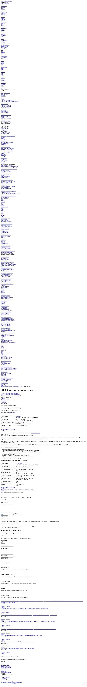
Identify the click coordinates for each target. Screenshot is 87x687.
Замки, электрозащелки (6, 317)
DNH (2, 203)
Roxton (2, 209)
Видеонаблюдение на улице (7, 277)
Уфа (1, 79)
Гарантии (3, 113)
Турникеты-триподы (5, 324)
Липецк (2, 39)
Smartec (2, 348)
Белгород (3, 9)
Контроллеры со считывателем (8, 299)
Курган (2, 36)
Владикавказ (3, 13)
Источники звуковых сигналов (8, 181)
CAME (2, 346)
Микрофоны (3, 266)
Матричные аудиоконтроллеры (8, 186)
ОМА (2, 351)
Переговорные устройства (7, 180)
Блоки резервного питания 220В (8, 369)
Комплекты (3, 336)
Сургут (2, 68)
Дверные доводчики (5, 334)
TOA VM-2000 (4, 159)
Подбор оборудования (6, 118)
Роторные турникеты (5, 328)
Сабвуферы (3, 144)
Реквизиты (3, 96)
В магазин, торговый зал (6, 274)
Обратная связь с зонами (6, 178)
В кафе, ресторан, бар (6, 279)
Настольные (3, 172)
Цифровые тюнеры (5, 183)
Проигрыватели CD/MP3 (6, 182)
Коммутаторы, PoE (5, 249)
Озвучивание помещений (6, 102)
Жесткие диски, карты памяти (7, 265)
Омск (2, 50)
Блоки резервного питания (7, 165)
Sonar (2, 210)
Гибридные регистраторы (6, 244)
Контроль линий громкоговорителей (9, 166)
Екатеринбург (4, 21)
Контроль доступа (5, 295)
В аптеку (3, 285)
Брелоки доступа (4, 313)
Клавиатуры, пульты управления (8, 264)
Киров (2, 31)
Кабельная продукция (6, 379)
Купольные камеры (5, 220)
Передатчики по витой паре (7, 263)
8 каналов (3, 238)
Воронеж (3, 19)
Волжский (3, 17)
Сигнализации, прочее (6, 357)
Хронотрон (18, 416)
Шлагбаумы (3, 671)
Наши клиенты (4, 94)
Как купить (3, 110)
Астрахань (3, 7)
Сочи (2, 64)
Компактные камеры (5, 222)
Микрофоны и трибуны (6, 171)
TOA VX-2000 (4, 160)
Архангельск (4, 6)
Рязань (2, 58)
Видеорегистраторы (5, 236)
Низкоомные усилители (6, 149)
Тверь (2, 70)
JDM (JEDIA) (4, 158)
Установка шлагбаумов (6, 106)
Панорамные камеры (5, 225)
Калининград (4, 28)
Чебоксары (3, 81)
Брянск (2, 10)
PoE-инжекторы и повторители (8, 251)
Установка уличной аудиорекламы (8, 191)
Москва (2, 4)
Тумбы (2, 337)
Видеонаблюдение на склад (7, 273)
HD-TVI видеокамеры (6, 235)
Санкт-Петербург (8, 1)
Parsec (2, 353)
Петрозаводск (4, 56)
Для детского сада (5, 286)
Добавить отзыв (4, 558)
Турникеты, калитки (5, 323)
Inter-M (2, 205)
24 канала (3, 241)
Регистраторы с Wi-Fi (5, 246)
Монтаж (2, 99)
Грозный (3, 20)
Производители (4, 198)
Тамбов (2, 69)
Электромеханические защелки (8, 320)
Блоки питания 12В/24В (6, 367)
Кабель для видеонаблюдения (7, 269)
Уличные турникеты (5, 329)
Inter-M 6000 (3, 154)
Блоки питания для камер (6, 268)
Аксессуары (3, 260)
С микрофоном (4, 231)
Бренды (2, 117)
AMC (2, 199)
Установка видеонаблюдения (7, 100)
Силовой (3, 384)
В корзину (3, 398)
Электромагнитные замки (7, 318)
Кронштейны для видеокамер (7, 262)
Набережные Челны (5, 43)
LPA (2, 208)
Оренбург (3, 52)
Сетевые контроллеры (6, 298)
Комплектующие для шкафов (7, 378)
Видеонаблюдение (5, 218)
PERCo (2, 347)
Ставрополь (3, 65)
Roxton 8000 (3, 155)
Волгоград (3, 15)
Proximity (3, 302)
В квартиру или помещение (7, 284)
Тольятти (3, 72)
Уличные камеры (4, 227)
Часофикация (4, 356)
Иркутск (2, 25)
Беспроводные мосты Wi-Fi (7, 253)
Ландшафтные (4, 139)
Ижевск (2, 24)
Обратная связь (4, 116)
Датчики (3, 364)
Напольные (3, 374)
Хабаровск (3, 80)
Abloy (2, 345)
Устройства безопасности (6, 340)
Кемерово (3, 30)
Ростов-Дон (3, 350)
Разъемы (2, 270)
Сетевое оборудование (6, 248)
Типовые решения (5, 187)
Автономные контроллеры (7, 297)
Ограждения (3, 331)
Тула (2, 74)
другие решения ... (5, 197)
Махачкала (3, 41)
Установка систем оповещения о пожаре (10, 101)
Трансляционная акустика (7, 142)
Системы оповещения (6, 152)
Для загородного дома (6, 280)
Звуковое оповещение (6, 666)
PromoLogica (11, 680)
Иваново (3, 23)
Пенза (2, 53)
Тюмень (2, 75)
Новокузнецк (4, 47)
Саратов (2, 62)
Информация (4, 108)
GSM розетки (4, 362)
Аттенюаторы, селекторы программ (9, 169)
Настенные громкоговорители (8, 136)
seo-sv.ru (14, 683)
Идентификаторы (5, 309)
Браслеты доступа (5, 314)
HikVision (3, 288)
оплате (13, 412)
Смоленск (3, 63)
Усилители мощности (6, 145)
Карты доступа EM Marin (6, 310)
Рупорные (3, 137)
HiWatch (2, 290)
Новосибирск (4, 48)
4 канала (2, 237)
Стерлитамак (4, 67)
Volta (2, 214)
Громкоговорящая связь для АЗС (8, 196)
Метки (2, 315)
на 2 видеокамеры (5, 255)
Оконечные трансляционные (7, 148)
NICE (2, 352)
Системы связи (4, 177)
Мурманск (3, 42)
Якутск (2, 86)
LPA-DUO (3, 163)
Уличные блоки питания (6, 370)
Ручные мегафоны (5, 170)
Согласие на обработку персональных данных (11, 682)
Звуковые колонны (5, 143)
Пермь (2, 54)
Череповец (3, 84)
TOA (2, 213)
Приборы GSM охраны (6, 361)
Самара (2, 59)
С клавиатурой (4, 307)
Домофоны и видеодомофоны (7, 332)
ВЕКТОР (3, 215)
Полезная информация (6, 115)
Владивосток (4, 12)
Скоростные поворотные (6, 224)
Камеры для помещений (6, 226)
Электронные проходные (6, 326)
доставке (9, 412)
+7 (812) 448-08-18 (5, 128)
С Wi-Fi (2, 230)
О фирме (3, 97)
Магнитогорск (4, 40)
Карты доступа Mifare (6, 312)
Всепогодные (4, 376)
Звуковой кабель (4, 383)
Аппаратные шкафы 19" (6, 373)
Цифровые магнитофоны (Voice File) (9, 167)
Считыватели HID (5, 308)
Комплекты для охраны (6, 359)
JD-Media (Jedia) (4, 207)
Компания (3, 91)
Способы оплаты (4, 111)
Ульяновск (3, 78)
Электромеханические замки (7, 319)
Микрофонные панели (6, 174)
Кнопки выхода (4, 321)
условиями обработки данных (14, 514)
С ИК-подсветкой (5, 229)
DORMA (3, 354)
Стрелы (2, 339)
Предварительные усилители (7, 150)
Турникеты (3, 669)
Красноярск (3, 35)
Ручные (2, 175)
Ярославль (3, 87)
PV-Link (2, 291)
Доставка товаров (5, 112)
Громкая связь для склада (6, 194)
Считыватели (4, 301)
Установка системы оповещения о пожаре (10, 193)
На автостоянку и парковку (7, 282)
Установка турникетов (6, 105)
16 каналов (3, 240)
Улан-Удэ (3, 76)
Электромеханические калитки (8, 330)
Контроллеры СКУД (5, 296)
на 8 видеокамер (4, 258)
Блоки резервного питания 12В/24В (9, 368)
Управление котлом (5, 363)
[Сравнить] (1, 605)
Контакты (3, 119)
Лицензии (3, 95)
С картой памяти (4, 232)
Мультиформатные (5, 306)
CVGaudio (3, 202)
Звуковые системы (5, 132)
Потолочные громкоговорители (8, 134)
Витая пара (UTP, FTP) (6, 380)
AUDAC (3, 200)
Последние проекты (5, 93)
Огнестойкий (4, 381)
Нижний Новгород (5, 45)
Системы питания (5, 365)
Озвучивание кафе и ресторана (8, 189)
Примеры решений (5, 107)
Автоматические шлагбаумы (7, 335)
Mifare (2, 304)
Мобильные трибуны (5, 176)
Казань (2, 26)
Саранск (2, 61)
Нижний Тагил (4, 46)
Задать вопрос (4, 516)
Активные (3, 138)
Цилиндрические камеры (6, 221)
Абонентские (4, 141)
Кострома (3, 32)
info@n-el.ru (4, 130)
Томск (2, 73)
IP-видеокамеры (4, 233)
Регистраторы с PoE (5, 247)
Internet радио (4, 185)
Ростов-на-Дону (4, 57)
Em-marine (3, 303)
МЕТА (2, 153)
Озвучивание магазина (6, 188)
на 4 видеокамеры (5, 257)
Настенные (3, 375)
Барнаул (2, 8)
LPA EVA (3, 161)
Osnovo (2, 293)
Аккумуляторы (4, 372)
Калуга (2, 29)
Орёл (2, 51)
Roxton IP (3, 156)
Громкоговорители (5, 133)
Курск (2, 37)
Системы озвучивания (6, 667)
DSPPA (2, 204)
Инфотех (3, 292)
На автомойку (4, 281)
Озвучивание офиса (5, 192)
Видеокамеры (4, 219)
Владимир (3, 14)
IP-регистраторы (4, 243)
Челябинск (3, 83)
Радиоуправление (5, 341)
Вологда (2, 18)
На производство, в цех (6, 275)
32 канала (3, 242)
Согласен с (11, 514)
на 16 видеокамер (5, 259)
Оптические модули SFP (6, 252)
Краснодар (3, 34)
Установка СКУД (4, 104)
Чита (2, 85)
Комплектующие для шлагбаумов (8, 342)
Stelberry (2, 211)
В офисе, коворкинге (5, 276)
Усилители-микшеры (5, 147)
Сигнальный (3, 385)
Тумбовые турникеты (6, 325)
